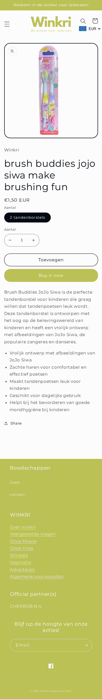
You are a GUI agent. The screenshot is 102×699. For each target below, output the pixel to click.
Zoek (15, 482)
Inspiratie (20, 562)
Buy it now (51, 275)
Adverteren (22, 569)
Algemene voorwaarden (37, 576)
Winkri (44, 691)
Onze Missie (23, 541)
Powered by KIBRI (60, 691)
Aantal (10, 229)
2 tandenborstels (27, 217)
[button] (7, 24)
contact (17, 494)
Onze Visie (21, 548)
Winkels (19, 555)
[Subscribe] (86, 645)
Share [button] (16, 423)
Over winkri (23, 526)
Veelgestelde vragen (33, 533)
